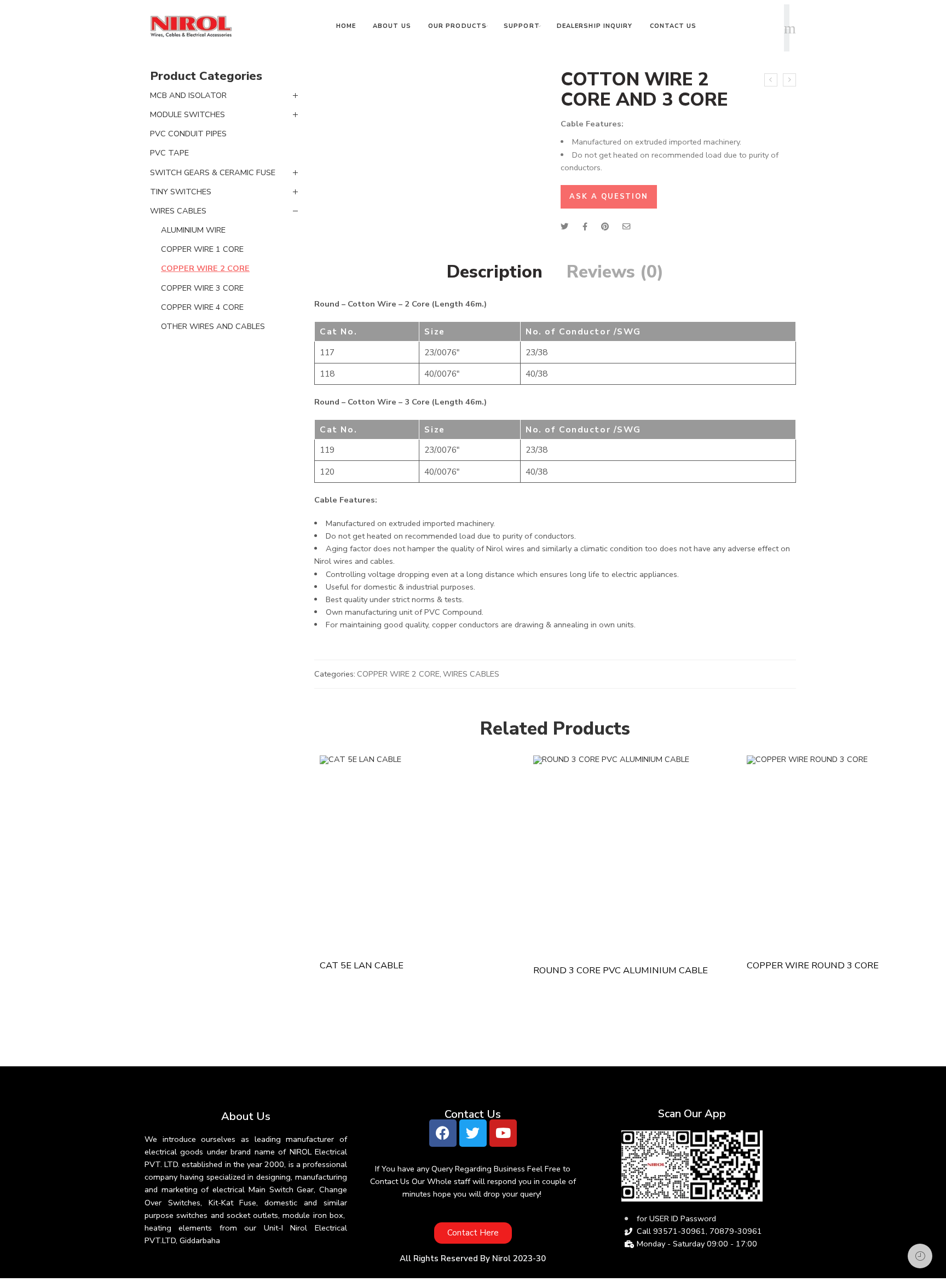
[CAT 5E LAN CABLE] (421, 852)
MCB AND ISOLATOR (188, 95)
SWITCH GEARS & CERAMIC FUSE (212, 172)
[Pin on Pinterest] (605, 226)
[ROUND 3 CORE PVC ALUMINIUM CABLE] (789, 79)
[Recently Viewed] (920, 1256)
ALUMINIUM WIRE (193, 229)
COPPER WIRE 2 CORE (398, 673)
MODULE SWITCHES (187, 114)
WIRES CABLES (471, 673)
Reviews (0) (615, 272)
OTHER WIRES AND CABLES (213, 326)
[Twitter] (473, 1133)
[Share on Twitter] (565, 226)
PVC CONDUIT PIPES (188, 133)
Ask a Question (608, 196)
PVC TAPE (169, 152)
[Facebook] (443, 1133)
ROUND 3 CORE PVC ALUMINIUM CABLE (620, 971)
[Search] (790, 27)
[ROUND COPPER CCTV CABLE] (770, 79)
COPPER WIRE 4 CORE (202, 307)
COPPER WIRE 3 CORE (202, 287)
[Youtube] (503, 1133)
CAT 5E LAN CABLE (361, 966)
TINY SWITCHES (180, 191)
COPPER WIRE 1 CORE (202, 249)
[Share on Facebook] (584, 226)
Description (495, 272)
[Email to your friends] (626, 226)
